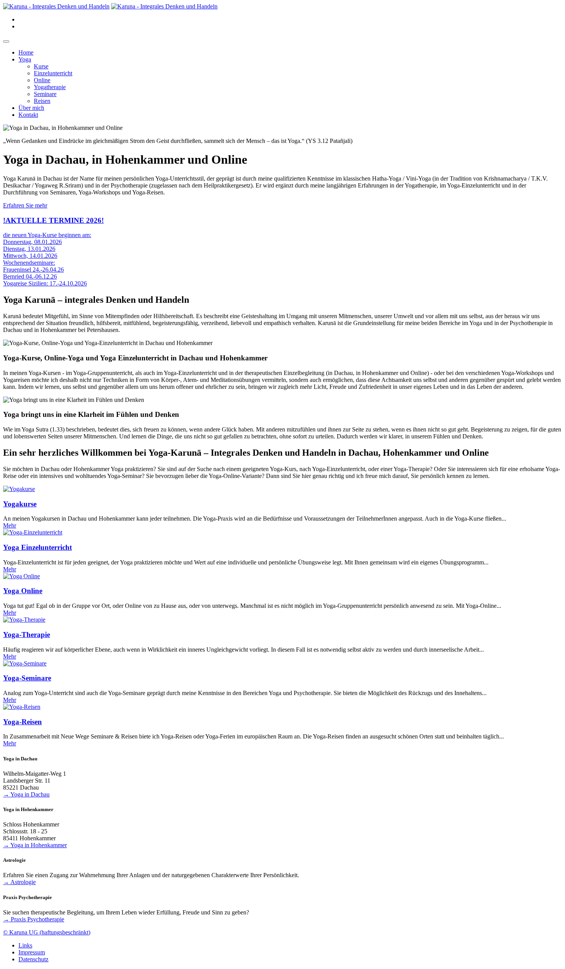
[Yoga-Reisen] (21, 707)
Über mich (31, 108)
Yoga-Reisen (22, 722)
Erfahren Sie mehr (25, 205)
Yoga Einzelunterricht (37, 547)
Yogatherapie (50, 87)
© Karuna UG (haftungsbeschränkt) (46, 932)
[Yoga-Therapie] (24, 619)
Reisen (42, 101)
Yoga (24, 59)
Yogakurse (20, 504)
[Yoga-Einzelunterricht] (32, 532)
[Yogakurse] (19, 489)
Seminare (45, 94)
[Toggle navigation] (6, 41)
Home (25, 52)
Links (25, 945)
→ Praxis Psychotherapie (33, 919)
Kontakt (28, 114)
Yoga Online (22, 591)
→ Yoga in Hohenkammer (35, 845)
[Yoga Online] (21, 576)
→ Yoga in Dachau (26, 794)
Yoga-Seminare (27, 678)
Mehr (9, 525)
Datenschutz (33, 959)
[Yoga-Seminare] (25, 663)
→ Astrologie (19, 882)
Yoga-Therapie (26, 635)
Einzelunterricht (53, 73)
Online (42, 80)
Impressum (31, 952)
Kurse (41, 66)
